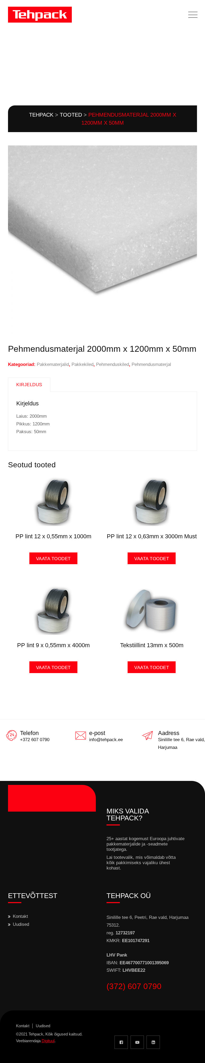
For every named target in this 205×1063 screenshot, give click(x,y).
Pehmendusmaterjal (151, 364)
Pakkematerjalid (53, 364)
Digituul (48, 1040)
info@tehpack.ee (106, 739)
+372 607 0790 (34, 739)
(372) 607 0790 (134, 986)
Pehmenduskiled (112, 364)
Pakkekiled (82, 364)
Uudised (21, 924)
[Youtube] (137, 1042)
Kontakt (20, 916)
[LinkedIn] (153, 1042)
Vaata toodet (53, 558)
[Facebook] (121, 1042)
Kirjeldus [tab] (29, 384)
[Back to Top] (194, 1054)
